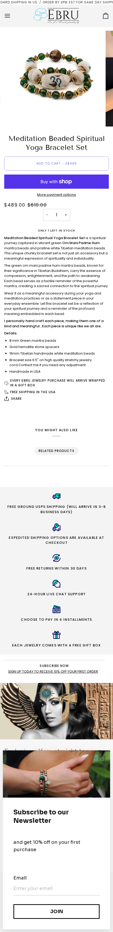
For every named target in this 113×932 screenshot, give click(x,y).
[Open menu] (12, 16)
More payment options (56, 194)
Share (16, 398)
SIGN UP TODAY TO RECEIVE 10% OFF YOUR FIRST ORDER (53, 671)
